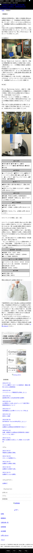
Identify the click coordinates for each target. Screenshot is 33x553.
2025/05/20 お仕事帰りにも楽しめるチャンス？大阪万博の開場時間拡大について (15, 403)
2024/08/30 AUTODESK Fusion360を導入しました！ (14, 420)
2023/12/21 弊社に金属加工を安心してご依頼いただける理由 (15, 439)
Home (8, 550)
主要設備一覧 (4, 522)
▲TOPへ (16, 510)
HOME (3, 10)
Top (26, 550)
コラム (4, 495)
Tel (14, 550)
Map (20, 550)
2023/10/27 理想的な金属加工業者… (9, 451)
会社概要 (3, 531)
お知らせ (4, 492)
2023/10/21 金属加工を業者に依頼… (9, 462)
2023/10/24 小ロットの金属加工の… (9, 457)
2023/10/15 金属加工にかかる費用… (9, 473)
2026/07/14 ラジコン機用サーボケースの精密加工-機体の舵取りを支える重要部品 (16, 385)
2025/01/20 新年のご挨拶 (6, 415)
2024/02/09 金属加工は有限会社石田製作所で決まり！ (14, 426)
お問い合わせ (4, 535)
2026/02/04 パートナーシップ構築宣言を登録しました (14, 391)
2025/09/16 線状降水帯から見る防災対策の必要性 (13, 397)
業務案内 (3, 518)
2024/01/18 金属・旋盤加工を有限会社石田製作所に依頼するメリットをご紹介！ (15, 432)
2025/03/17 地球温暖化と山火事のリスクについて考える (15, 409)
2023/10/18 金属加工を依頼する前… (9, 468)
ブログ (3, 540)
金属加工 (5, 483)
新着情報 (4, 499)
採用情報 (3, 527)
